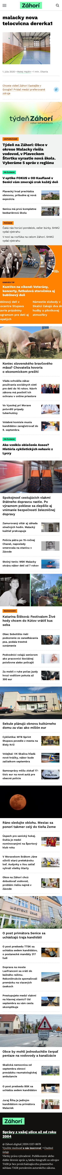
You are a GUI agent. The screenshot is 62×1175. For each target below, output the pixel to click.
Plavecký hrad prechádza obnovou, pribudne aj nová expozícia (19, 195)
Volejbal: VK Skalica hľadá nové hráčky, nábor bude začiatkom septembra (19, 757)
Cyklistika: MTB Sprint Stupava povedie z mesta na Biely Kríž (20, 740)
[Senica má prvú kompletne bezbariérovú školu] (50, 211)
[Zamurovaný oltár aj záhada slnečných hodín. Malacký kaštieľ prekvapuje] (50, 527)
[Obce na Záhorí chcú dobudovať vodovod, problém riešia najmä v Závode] (50, 883)
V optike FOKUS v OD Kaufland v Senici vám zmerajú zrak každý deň (31, 180)
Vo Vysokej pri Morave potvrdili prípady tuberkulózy (17, 409)
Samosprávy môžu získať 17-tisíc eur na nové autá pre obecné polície (20, 774)
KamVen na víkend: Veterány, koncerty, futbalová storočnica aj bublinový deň (29, 291)
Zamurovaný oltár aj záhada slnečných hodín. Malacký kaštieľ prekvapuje (20, 527)
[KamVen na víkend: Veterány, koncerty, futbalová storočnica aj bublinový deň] (31, 261)
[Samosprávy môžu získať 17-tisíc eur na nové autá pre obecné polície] (50, 774)
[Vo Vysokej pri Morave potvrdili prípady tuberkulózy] (50, 409)
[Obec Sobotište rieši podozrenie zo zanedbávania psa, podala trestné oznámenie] (50, 640)
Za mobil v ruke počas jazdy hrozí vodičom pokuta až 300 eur (20, 675)
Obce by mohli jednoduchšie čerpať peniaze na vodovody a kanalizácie (30, 1054)
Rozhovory (10, 611)
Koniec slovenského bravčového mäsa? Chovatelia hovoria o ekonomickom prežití (27, 368)
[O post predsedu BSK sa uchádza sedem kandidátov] (50, 1088)
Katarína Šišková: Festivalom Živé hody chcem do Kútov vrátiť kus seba (29, 621)
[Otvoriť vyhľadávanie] (57, 5)
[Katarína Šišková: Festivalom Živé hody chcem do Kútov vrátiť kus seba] (31, 590)
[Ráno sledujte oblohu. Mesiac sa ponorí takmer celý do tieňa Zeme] (31, 802)
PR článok (9, 172)
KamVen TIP (8, 282)
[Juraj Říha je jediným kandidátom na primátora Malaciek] (50, 1104)
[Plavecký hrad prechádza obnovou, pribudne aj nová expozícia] (50, 195)
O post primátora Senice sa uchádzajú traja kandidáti (24, 935)
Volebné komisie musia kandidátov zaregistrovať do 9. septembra (20, 426)
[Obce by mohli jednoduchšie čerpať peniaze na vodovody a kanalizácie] (31, 1030)
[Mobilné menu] (4, 5)
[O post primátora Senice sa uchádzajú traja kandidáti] (31, 912)
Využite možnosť (22, 1148)
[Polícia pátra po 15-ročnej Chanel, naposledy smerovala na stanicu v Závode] (50, 546)
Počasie (8, 223)
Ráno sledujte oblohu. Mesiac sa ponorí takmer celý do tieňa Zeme (29, 825)
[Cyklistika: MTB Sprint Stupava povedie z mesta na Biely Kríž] (50, 741)
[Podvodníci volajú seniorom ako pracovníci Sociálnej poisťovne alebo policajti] (50, 658)
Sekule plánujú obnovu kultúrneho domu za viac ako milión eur (29, 726)
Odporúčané (10, 139)
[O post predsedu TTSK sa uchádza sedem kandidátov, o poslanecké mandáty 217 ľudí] (50, 952)
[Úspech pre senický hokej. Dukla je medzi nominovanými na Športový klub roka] (50, 841)
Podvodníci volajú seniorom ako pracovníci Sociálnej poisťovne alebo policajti (20, 658)
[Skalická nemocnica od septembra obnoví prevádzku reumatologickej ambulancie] (50, 1070)
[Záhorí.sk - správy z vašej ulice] (31, 5)
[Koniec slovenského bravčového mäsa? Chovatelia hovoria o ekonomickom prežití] (31, 342)
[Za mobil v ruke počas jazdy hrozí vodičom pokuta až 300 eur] (50, 675)
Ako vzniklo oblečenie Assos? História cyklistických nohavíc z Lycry (28, 449)
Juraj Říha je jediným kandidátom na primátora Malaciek (19, 1104)
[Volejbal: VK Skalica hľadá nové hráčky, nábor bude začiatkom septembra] (50, 757)
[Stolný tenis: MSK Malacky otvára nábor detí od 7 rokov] (50, 563)
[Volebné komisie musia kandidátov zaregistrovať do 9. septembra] (50, 426)
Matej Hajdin (24, 71)
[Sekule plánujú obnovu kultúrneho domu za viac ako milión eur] (31, 703)
